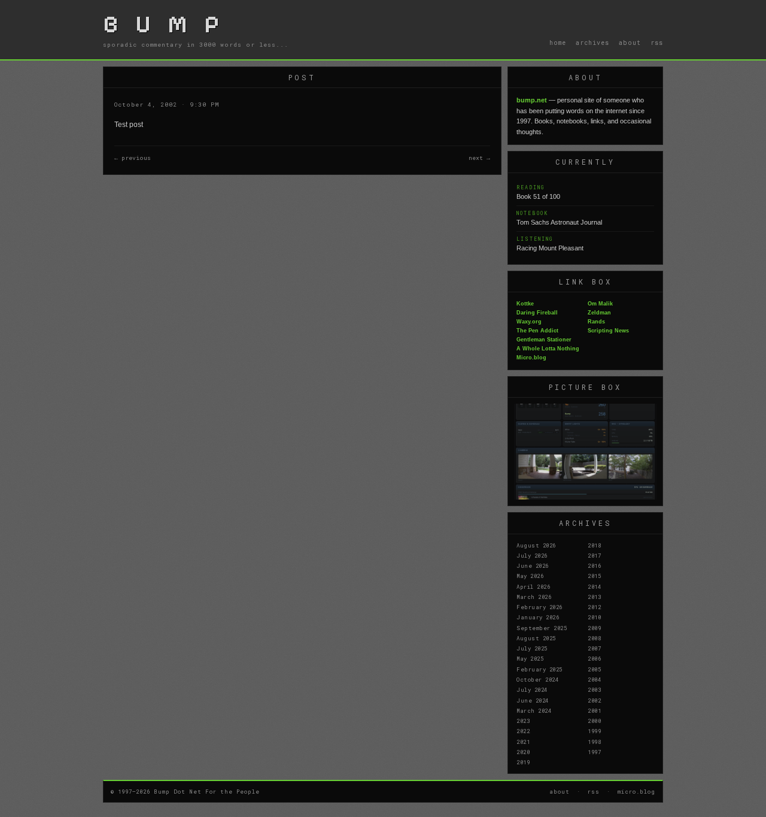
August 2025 (536, 638)
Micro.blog (531, 358)
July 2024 (532, 689)
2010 (594, 617)
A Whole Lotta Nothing (547, 349)
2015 (594, 575)
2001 (594, 710)
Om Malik (600, 304)
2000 (594, 720)
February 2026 (539, 606)
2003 (594, 689)
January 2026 (537, 617)
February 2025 (539, 669)
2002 (594, 700)
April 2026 (533, 586)
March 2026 (533, 596)
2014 (594, 586)
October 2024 (537, 679)
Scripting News (608, 331)
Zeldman (599, 313)
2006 (594, 658)
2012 (594, 606)
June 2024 (532, 700)
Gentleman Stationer (544, 340)
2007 (594, 648)
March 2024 (533, 710)
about (630, 42)
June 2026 (532, 565)
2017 (594, 555)
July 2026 (532, 555)
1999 (594, 730)
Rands (596, 322)
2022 (523, 730)
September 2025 (541, 627)
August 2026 (536, 545)
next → (479, 158)
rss (657, 42)
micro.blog (636, 791)
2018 (594, 545)
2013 (594, 596)
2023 (523, 720)
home (557, 42)
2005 (594, 669)
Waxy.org (529, 322)
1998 (594, 741)
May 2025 (529, 658)
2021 (523, 741)
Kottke (525, 304)
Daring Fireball (537, 313)
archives (592, 42)
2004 (594, 679)
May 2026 (529, 575)
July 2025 (532, 648)
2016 (594, 565)
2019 (523, 761)
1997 (594, 751)
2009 (594, 627)
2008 (594, 638)
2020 (523, 751)
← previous (132, 158)
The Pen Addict (537, 331)
